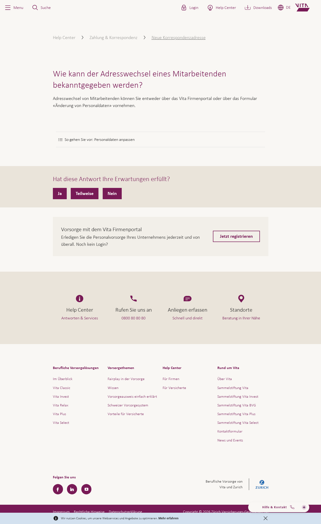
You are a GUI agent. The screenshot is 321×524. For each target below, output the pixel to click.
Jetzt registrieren (236, 236)
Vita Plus (59, 414)
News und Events (230, 440)
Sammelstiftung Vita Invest (237, 396)
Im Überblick (62, 379)
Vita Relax (60, 405)
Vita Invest (61, 396)
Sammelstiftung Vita (232, 388)
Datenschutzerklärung (125, 512)
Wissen (113, 388)
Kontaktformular (230, 431)
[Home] (306, 7)
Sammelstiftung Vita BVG (236, 405)
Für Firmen (171, 379)
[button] (13, 7)
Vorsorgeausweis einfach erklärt (132, 396)
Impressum (61, 512)
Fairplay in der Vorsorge (126, 379)
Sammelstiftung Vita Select (237, 423)
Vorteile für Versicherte (126, 414)
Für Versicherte (174, 388)
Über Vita (224, 379)
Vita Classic (61, 388)
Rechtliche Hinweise (89, 512)
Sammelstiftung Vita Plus (236, 414)
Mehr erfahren (168, 518)
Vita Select (61, 423)
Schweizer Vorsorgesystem (128, 405)
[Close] (265, 518)
